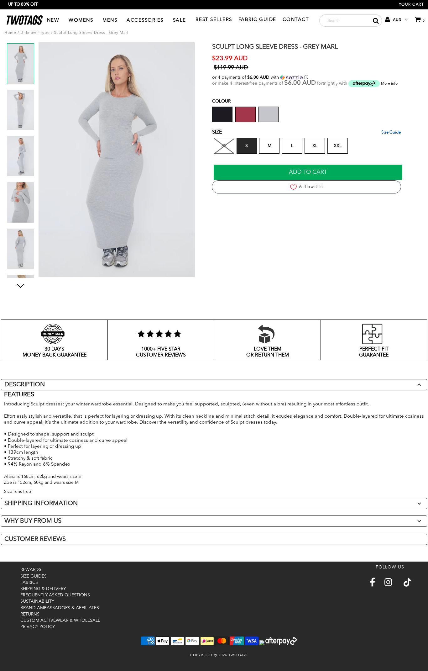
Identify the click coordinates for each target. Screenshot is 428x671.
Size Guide (391, 132)
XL (314, 146)
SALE (179, 20)
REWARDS (30, 570)
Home (10, 33)
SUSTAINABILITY (37, 601)
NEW (53, 20)
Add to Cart (308, 172)
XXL (338, 146)
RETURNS (29, 614)
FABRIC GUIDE (257, 20)
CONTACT (296, 20)
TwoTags (238, 655)
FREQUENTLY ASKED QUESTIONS (55, 595)
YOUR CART (411, 5)
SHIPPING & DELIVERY (43, 589)
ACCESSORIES (145, 20)
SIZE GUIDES (33, 576)
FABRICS (29, 582)
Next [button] (20, 293)
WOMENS (81, 20)
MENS (109, 20)
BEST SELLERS (214, 20)
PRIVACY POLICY (37, 627)
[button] (306, 77)
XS (224, 146)
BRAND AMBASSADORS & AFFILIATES (59, 608)
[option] (21, 66)
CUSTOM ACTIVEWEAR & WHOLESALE (60, 620)
